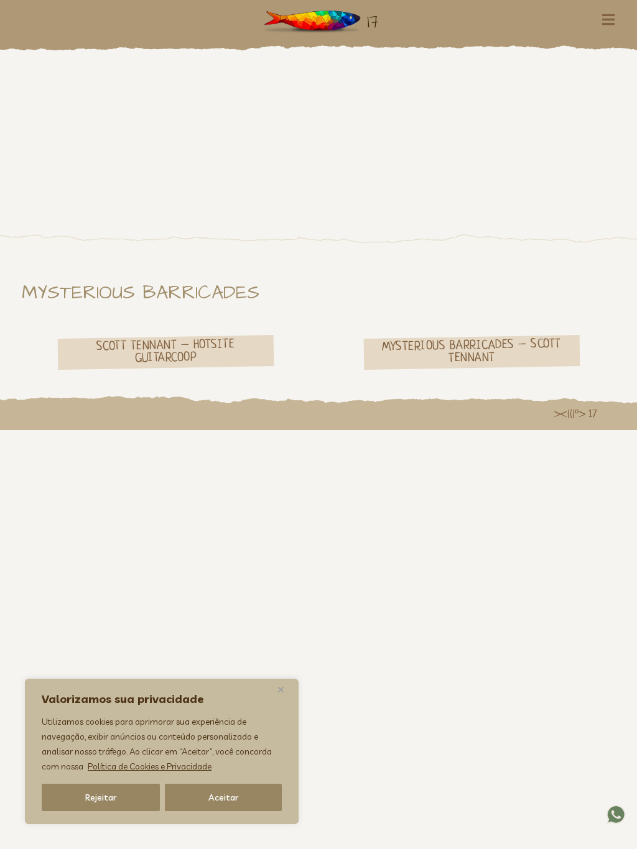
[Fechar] (285, 689)
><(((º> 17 (575, 414)
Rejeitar (100, 797)
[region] (162, 751)
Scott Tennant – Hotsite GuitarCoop (165, 351)
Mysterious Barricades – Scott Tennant (471, 351)
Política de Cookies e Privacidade (150, 766)
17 (372, 21)
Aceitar (223, 797)
